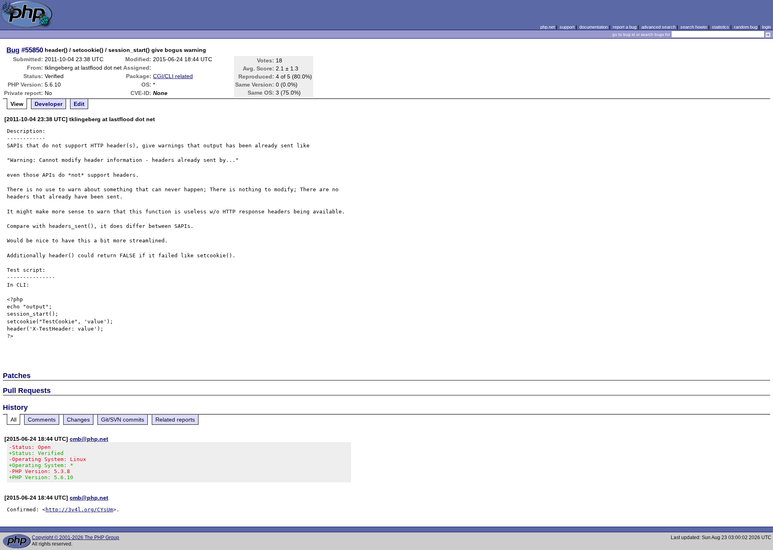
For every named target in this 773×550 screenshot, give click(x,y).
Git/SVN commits (122, 419)
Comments (42, 419)
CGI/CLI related (173, 76)
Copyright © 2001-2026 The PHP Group (75, 537)
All (13, 419)
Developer (48, 104)
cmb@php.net (89, 439)
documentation (593, 27)
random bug (745, 27)
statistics (720, 27)
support (567, 27)
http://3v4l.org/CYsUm (79, 510)
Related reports (175, 419)
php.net (547, 27)
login (766, 27)
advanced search (658, 27)
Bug (12, 50)
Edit (79, 104)
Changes (78, 419)
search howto (693, 27)
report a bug (625, 27)
